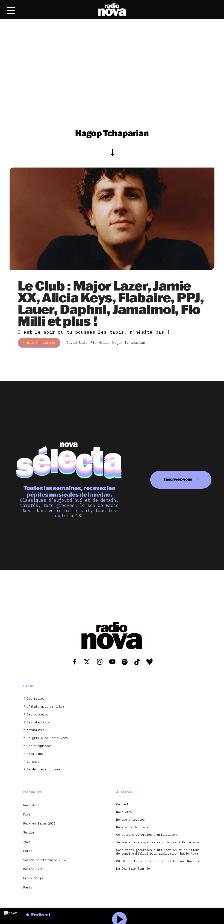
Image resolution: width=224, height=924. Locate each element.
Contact (122, 804)
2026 (26, 842)
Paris (27, 887)
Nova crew (124, 812)
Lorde (27, 851)
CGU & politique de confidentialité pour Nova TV (158, 861)
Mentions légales (130, 820)
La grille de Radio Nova (47, 738)
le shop (33, 762)
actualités (36, 730)
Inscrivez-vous (178, 479)
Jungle (28, 832)
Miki (26, 814)
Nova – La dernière (132, 827)
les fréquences (39, 746)
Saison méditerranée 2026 (44, 860)
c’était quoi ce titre (45, 706)
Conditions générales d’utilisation (146, 835)
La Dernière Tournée (133, 868)
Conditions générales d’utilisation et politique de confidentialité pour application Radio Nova (158, 851)
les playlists (38, 722)
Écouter (41, 343)
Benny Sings (33, 878)
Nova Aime (31, 805)
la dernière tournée (44, 769)
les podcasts (37, 714)
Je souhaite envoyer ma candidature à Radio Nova (158, 842)
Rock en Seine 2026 (39, 823)
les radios (36, 698)
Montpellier (33, 869)
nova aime (35, 754)
